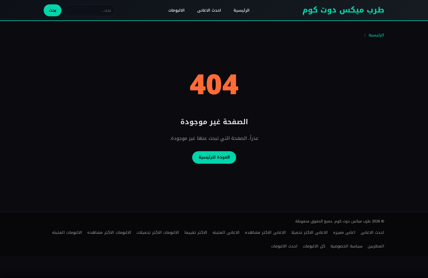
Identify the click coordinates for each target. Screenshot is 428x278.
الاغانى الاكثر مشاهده (265, 232)
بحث (52, 10)
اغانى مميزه (344, 232)
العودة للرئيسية (214, 157)
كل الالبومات (314, 246)
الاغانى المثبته (226, 232)
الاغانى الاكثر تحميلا (309, 232)
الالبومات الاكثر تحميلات (158, 232)
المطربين (376, 246)
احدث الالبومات (284, 246)
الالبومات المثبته (67, 232)
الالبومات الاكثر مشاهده (109, 232)
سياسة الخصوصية (346, 246)
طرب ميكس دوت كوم (343, 10)
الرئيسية (242, 10)
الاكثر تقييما (195, 232)
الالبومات (176, 10)
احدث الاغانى (209, 10)
